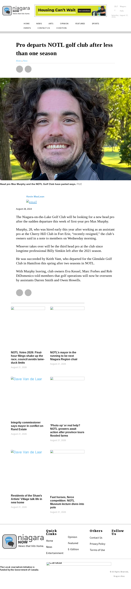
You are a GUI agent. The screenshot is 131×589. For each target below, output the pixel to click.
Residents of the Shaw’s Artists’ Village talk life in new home (26, 499)
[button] (124, 25)
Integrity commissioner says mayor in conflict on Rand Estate (27, 426)
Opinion (72, 537)
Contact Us (96, 537)
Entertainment (54, 553)
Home (49, 540)
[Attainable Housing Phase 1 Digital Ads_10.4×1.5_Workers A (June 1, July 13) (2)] (70, 11)
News (49, 547)
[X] (113, 545)
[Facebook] (113, 541)
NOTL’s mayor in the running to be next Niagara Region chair (63, 356)
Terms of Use (97, 550)
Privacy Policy (97, 543)
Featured (73, 543)
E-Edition (73, 549)
